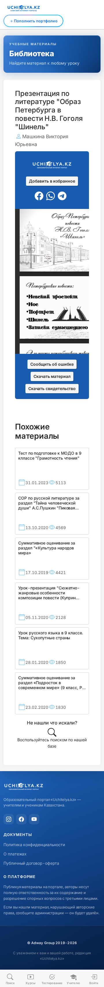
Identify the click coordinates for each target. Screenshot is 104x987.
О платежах (15, 853)
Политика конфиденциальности (34, 844)
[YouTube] (34, 819)
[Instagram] (8, 819)
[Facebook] (21, 819)
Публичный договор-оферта (31, 863)
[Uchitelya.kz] (52, 787)
